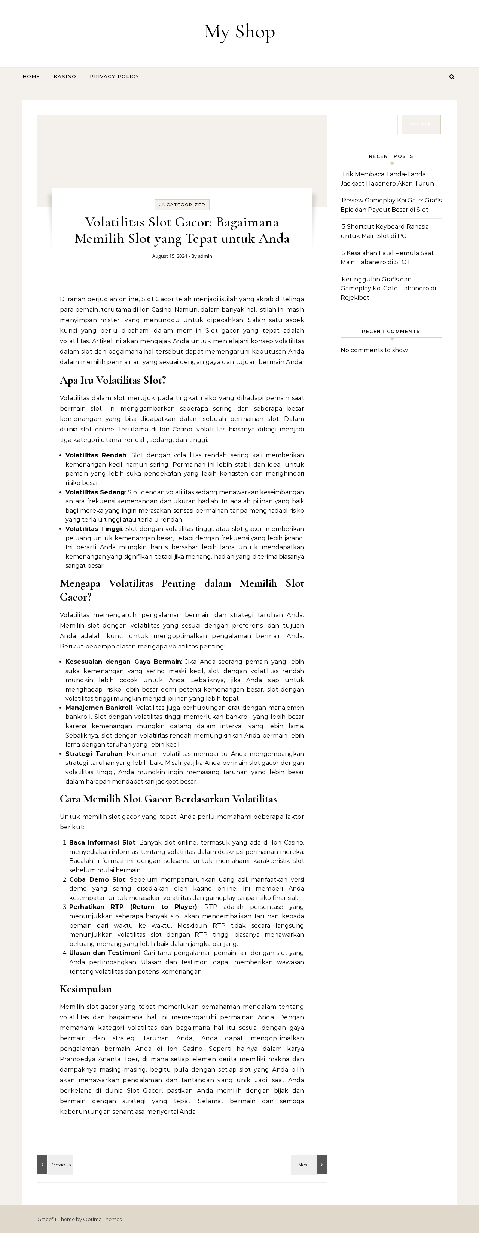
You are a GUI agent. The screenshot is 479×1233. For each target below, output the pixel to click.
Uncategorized (182, 204)
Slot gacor (222, 330)
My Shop (239, 31)
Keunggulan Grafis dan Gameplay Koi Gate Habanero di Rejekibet (388, 288)
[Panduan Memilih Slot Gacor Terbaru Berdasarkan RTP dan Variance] (310, 1164)
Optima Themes (102, 1219)
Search (421, 124)
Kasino (65, 76)
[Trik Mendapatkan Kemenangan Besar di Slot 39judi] (54, 1164)
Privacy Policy (114, 76)
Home (31, 76)
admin (205, 256)
